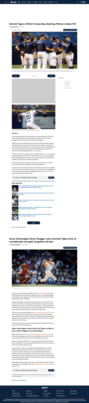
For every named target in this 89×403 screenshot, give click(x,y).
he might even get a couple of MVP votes (44, 364)
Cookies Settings (60, 396)
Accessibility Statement (32, 396)
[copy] (20, 30)
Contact (46, 391)
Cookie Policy (73, 393)
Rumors (23, 2)
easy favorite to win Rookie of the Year (44, 312)
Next (51, 76)
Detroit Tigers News (21, 227)
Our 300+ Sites (60, 391)
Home (13, 227)
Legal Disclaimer (16, 396)
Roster (40, 2)
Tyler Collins (46, 171)
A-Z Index (46, 396)
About (13, 391)
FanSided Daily (16, 393)
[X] (80, 1)
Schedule (29, 2)
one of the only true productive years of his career (38, 334)
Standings (35, 2)
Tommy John (45, 154)
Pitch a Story (29, 393)
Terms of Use (59, 393)
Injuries (45, 2)
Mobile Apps (73, 391)
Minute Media (10, 399)
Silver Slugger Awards (43, 293)
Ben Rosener (14, 26)
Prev (16, 76)
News (19, 2)
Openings (28, 391)
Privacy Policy (47, 393)
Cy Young (34, 150)
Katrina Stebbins (15, 244)
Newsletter (51, 2)
